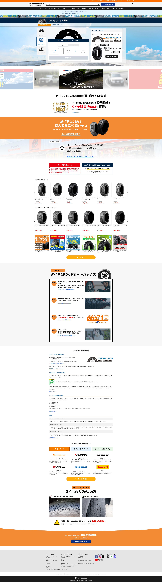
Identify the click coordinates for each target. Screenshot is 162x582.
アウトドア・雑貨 (105, 8)
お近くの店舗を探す (70, 133)
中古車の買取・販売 (65, 563)
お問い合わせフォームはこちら (98, 169)
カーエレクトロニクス (54, 8)
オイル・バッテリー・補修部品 (79, 8)
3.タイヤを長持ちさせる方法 (56, 395)
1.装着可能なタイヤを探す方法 (56, 354)
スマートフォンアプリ (65, 567)
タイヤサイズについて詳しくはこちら (56, 363)
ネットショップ (50, 554)
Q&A (50, 415)
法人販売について (81, 556)
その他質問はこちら (53, 437)
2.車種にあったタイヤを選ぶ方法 (57, 372)
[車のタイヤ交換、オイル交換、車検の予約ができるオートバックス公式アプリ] (108, 556)
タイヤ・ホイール (42, 8)
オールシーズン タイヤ (102, 449)
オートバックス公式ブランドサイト (125, 0)
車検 (62, 559)
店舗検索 (99, 0)
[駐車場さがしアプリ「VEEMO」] (111, 556)
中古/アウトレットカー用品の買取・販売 (69, 564)
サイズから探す (41, 44)
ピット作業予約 (106, 0)
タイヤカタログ (41, 52)
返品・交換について (50, 567)
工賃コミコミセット (50, 559)
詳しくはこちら (75, 112)
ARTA (79, 559)
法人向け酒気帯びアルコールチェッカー (86, 563)
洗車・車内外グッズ (93, 8)
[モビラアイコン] (115, 556)
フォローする (98, 554)
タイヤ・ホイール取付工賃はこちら (80, 156)
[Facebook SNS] (96, 556)
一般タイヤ (63, 45)
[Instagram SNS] (100, 556)
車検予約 (114, 0)
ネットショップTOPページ (51, 556)
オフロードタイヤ (73, 45)
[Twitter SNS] (103, 556)
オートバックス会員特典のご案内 (67, 566)
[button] (126, 79)
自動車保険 (63, 560)
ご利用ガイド (93, 0)
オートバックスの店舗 (66, 554)
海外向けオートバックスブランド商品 (85, 560)
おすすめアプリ (111, 554)
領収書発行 (48, 566)
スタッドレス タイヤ (81, 449)
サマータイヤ (59, 449)
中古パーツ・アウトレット (118, 8)
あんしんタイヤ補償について (64, 320)
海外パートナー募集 (82, 562)
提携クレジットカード (82, 557)
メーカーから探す (81, 479)
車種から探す (41, 35)
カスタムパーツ (65, 8)
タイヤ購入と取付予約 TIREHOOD (53, 569)
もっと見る (81, 257)
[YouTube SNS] (99, 560)
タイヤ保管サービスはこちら (64, 303)
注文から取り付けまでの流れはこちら (66, 335)
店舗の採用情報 (64, 569)
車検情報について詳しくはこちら (56, 368)
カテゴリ (48, 557)
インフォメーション (83, 554)
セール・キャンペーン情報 (51, 560)
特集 (47, 562)
